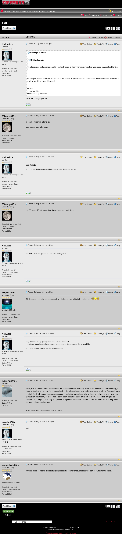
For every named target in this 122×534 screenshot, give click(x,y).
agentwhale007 (10, 465)
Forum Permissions (112, 522)
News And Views (24, 11)
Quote (110, 44)
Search (95, 15)
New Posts (116, 11)
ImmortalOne (9, 381)
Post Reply (7, 28)
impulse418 (8, 422)
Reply (118, 44)
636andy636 (8, 116)
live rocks (81, 399)
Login (118, 15)
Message (30, 37)
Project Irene (9, 292)
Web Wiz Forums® (63, 527)
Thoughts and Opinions (44, 11)
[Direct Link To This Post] (27, 44)
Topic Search (97, 38)
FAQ (86, 15)
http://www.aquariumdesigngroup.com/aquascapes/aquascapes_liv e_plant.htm (58, 344)
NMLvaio (7, 44)
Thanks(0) (100, 44)
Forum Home (10, 11)
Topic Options (113, 38)
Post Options (87, 44)
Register (107, 15)
